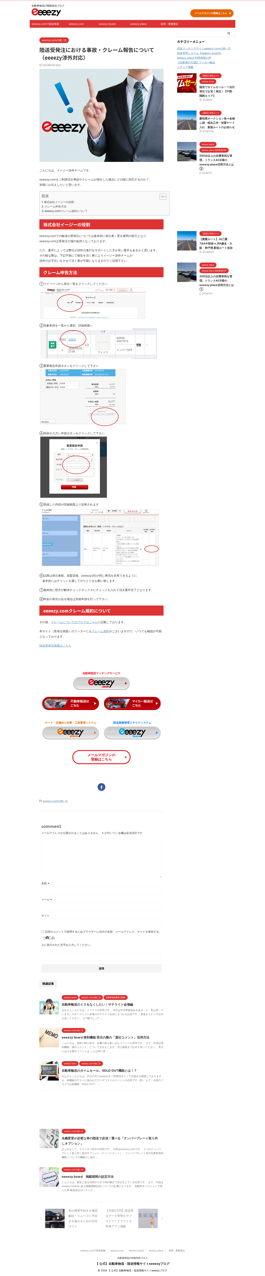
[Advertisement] (101, 1108)
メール (46, 899)
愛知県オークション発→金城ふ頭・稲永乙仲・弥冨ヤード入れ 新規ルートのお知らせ (217, 123)
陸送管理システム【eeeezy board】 (199, 53)
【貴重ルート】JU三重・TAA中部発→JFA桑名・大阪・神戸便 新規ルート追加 (216, 243)
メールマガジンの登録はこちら (211, 13)
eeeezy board (107, 23)
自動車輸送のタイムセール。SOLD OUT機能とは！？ (99, 1070)
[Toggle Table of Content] (161, 196)
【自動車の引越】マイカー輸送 (196, 62)
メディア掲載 (185, 67)
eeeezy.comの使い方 (55, 801)
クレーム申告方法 (55, 206)
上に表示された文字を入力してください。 (67, 944)
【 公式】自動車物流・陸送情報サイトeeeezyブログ (132, 1264)
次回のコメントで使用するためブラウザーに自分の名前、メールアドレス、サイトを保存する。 (103, 931)
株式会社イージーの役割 (59, 202)
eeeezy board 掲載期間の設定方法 (88, 1176)
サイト (45, 915)
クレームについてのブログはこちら (74, 622)
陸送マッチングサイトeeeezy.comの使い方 (204, 48)
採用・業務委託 (169, 23)
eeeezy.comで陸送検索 (45, 23)
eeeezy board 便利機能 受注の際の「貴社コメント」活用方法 (105, 1037)
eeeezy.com (76, 23)
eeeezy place (138, 23)
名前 (45, 883)
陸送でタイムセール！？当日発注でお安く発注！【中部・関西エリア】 (217, 91)
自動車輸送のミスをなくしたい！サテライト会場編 (97, 1004)
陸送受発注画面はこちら (55, 645)
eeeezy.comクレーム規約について (66, 211)
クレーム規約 (100, 631)
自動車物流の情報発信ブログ (132, 1257)
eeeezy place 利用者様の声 (194, 57)
